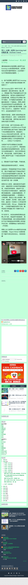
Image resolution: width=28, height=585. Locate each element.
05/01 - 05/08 (7, 470)
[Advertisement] (14, 25)
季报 (2, 432)
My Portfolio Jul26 (7, 553)
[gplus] (21, 1)
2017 (4, 493)
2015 (4, 497)
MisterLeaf (5, 556)
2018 (4, 491)
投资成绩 (3, 434)
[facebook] (16, 1)
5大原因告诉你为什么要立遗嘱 (9, 558)
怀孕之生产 (4, 454)
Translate (6, 361)
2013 (4, 500)
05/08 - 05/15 (7, 468)
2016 (4, 495)
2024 (4, 459)
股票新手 (3, 429)
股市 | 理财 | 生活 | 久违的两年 (16, 389)
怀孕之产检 (4, 452)
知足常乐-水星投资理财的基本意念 (11, 547)
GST (2, 435)
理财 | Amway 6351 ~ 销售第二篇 (11, 478)
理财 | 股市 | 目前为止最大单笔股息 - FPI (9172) (15, 473)
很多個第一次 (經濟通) (8, 543)
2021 (4, 486)
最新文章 (6, 386)
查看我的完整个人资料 (6, 324)
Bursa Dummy (6, 552)
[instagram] (23, 1)
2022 (4, 461)
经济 (2, 437)
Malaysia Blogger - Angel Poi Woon (17, 575)
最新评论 (22, 386)
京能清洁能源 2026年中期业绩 (9, 538)
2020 (4, 488)
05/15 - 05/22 (7, 466)
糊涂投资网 (5, 537)
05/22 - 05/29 (7, 465)
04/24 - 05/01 (7, 472)
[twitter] (18, 1)
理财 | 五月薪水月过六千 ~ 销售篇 (17, 409)
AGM (2, 431)
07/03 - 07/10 (7, 463)
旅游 (2, 446)
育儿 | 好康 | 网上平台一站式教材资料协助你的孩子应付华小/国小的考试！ (17, 403)
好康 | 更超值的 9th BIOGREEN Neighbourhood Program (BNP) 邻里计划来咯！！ (17, 515)
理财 (2, 426)
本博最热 (14, 386)
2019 (4, 490)
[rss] (26, 1)
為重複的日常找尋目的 (8, 548)
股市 (2, 425)
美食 (2, 443)
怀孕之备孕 (4, 451)
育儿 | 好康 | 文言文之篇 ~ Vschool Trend (13, 480)
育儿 (9, 46)
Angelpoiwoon (6, 322)
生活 (2, 445)
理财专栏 (3, 428)
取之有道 (5, 542)
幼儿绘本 (3, 442)
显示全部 (25, 561)
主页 (2, 46)
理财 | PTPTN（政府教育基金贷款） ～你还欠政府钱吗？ (17, 520)
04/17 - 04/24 (7, 484)
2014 (4, 498)
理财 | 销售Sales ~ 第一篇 (10, 481)
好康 (6, 46)
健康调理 (3, 448)
